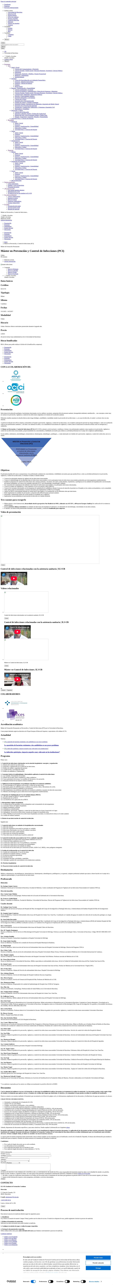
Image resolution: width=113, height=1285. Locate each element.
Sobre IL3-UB (12, 14)
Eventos (10, 28)
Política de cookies (52, 1272)
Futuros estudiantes (9, 182)
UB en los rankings (13, 17)
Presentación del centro (14, 206)
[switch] (50, 1281)
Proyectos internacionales (11, 7)
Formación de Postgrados (18, 161)
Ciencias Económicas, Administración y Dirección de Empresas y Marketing (36, 91)
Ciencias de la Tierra (20, 99)
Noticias (10, 30)
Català (9, 36)
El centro (6, 204)
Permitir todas (98, 1257)
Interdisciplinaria (19, 77)
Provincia (3, 1162)
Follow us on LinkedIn (10, 1241)
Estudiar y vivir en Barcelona (16, 185)
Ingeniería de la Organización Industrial (26, 105)
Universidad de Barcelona (15, 12)
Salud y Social (15, 67)
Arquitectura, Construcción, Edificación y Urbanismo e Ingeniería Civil (35, 107)
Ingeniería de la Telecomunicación (24, 101)
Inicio (5, 242)
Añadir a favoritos (11, 56)
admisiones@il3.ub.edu (12, 1197)
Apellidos (3, 1155)
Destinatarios (7, 236)
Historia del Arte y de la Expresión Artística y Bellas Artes (31, 115)
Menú (2, 48)
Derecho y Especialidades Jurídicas (24, 96)
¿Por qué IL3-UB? (9, 188)
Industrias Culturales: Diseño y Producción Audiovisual (30, 113)
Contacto (10, 25)
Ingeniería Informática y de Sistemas (25, 97)
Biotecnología (19, 86)
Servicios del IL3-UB (14, 207)
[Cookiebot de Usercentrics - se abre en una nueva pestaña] (11, 1281)
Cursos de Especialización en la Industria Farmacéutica (30, 80)
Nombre (3, 1153)
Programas (7, 64)
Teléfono (3, 1159)
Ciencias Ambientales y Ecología (24, 90)
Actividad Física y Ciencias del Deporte (22, 118)
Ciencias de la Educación (22, 112)
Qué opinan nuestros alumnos (16, 190)
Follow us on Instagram (10, 1244)
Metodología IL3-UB (14, 191)
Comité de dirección (13, 20)
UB (5, 51)
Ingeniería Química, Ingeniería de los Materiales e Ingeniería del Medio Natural (37, 104)
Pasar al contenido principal (8, 1)
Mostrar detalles (94, 1281)
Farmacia (13, 78)
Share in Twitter (12, 272)
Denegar (98, 1268)
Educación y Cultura (17, 110)
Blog (9, 31)
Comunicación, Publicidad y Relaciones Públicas (28, 94)
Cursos (13, 171)
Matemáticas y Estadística (22, 109)
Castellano (11, 34)
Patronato (10, 22)
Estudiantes (7, 4)
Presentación (7, 232)
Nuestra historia (12, 15)
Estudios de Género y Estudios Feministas (26, 102)
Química (17, 85)
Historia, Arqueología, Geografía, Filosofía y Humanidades (31, 117)
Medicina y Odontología (21, 75)
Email (2, 1157)
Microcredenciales (16, 180)
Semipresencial (15, 140)
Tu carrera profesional (10, 195)
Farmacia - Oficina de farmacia (23, 83)
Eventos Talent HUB (14, 203)
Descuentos (7, 239)
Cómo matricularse (13, 184)
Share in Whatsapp (13, 269)
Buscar (7, 39)
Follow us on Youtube (10, 1243)
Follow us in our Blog (10, 1238)
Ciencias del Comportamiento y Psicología (26, 69)
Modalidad (11, 120)
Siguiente (9, 690)
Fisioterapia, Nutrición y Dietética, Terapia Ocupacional (30, 74)
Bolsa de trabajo (12, 199)
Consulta (3, 1170)
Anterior (3, 690)
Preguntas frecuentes (13, 187)
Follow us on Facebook (10, 1236)
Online (13, 131)
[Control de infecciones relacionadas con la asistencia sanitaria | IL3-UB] (50, 563)
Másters (13, 152)
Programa (7, 234)
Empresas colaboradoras (14, 201)
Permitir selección (98, 1263)
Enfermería (18, 72)
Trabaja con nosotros (13, 23)
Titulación (10, 150)
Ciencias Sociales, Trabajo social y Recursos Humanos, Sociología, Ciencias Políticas (38, 70)
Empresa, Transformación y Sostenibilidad (23, 88)
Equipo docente (8, 237)
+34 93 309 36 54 (6, 1200)
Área (9, 66)
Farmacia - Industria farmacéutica (24, 82)
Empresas (7, 6)
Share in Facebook (13, 274)
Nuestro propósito (13, 18)
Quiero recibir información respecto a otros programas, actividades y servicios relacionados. (28, 1177)
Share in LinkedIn (13, 270)
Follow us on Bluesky (10, 1240)
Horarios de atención (13, 209)
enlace (68, 1127)
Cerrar (3, 42)
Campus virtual (8, 59)
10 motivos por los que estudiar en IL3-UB (20, 193)
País (2, 1161)
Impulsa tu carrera (13, 198)
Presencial (14, 121)
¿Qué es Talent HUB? (14, 196)
